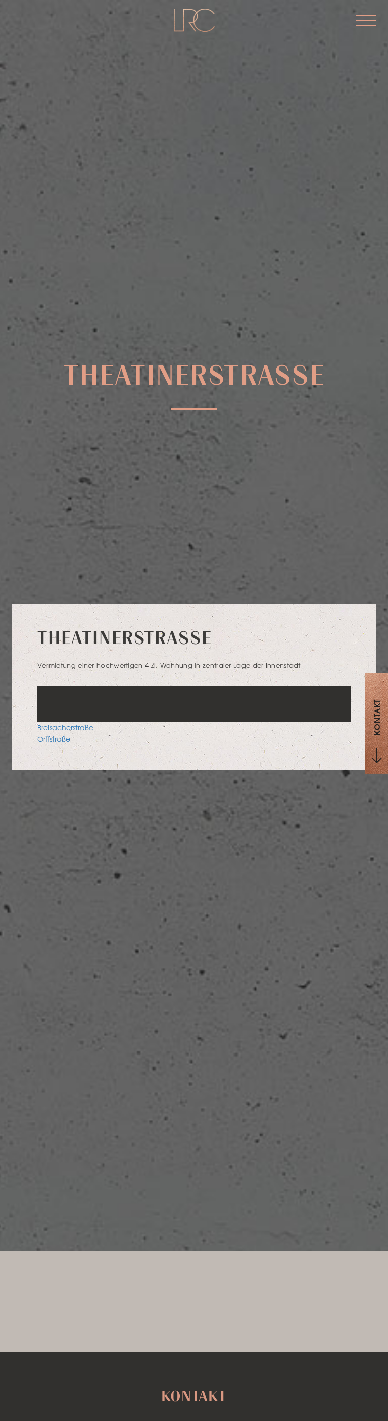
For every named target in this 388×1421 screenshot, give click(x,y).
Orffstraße (53, 739)
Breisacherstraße (65, 727)
